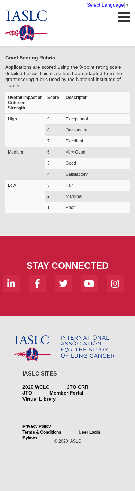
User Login (89, 432)
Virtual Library (39, 399)
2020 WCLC (36, 387)
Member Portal (66, 393)
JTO (27, 393)
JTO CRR (77, 387)
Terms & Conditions (41, 432)
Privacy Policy (36, 426)
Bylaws (29, 438)
